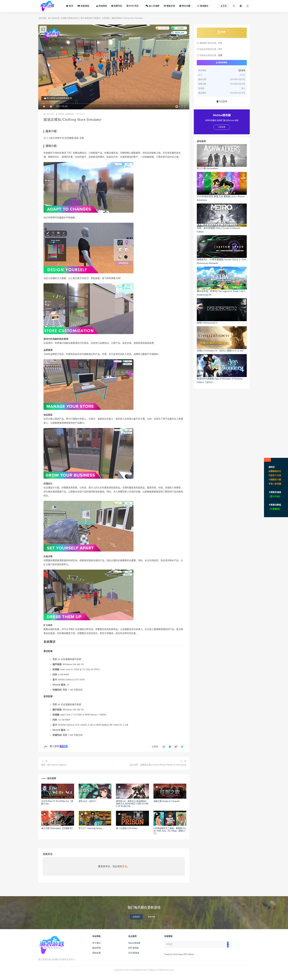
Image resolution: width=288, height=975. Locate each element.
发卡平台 (275, 496)
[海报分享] (182, 747)
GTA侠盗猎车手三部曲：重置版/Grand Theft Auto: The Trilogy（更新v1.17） (169, 831)
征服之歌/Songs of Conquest (166, 801)
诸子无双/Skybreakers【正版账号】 (57, 828)
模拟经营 (70, 114)
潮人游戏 (54, 746)
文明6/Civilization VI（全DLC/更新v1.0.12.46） (221, 351)
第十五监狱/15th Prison (127, 828)
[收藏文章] (164, 747)
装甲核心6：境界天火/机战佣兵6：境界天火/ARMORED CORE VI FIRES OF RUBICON (132, 803)
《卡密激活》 (274, 509)
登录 (124, 866)
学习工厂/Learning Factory (90, 828)
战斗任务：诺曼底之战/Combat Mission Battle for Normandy (158, 765)
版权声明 (96, 948)
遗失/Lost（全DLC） (88, 801)
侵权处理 (96, 953)
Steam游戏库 (134, 943)
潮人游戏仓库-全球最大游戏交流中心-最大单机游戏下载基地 (74, 18)
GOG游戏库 (133, 953)
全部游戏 (106, 18)
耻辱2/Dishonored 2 (207, 323)
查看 (243, 70)
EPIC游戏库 (133, 948)
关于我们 (96, 943)
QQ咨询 (222, 101)
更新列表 (151, 917)
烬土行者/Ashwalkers (207, 168)
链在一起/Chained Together (54, 765)
